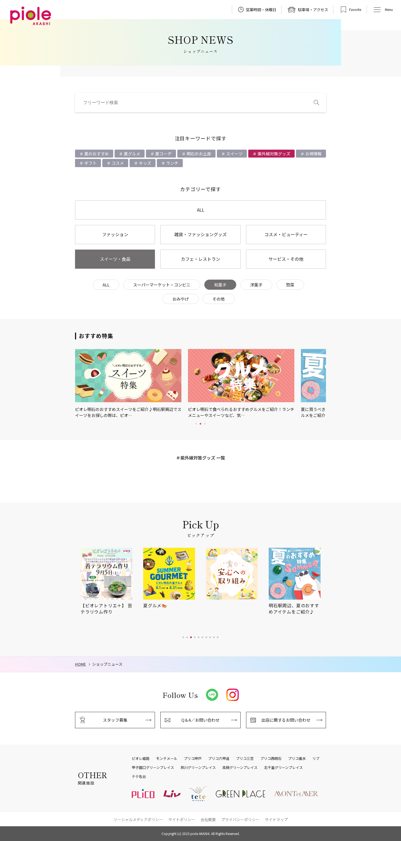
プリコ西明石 (271, 758)
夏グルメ (131, 153)
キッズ (144, 163)
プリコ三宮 (245, 758)
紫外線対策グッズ (273, 153)
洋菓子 (256, 285)
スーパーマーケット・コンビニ (161, 285)
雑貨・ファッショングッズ (200, 234)
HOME (80, 664)
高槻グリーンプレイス (240, 767)
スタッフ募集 (115, 720)
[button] (183, 637)
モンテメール (166, 758)
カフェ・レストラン (200, 259)
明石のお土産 (198, 153)
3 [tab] (205, 423)
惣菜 (290, 285)
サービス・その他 (285, 259)
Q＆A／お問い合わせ (200, 720)
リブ (315, 758)
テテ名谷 (139, 776)
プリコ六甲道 (218, 758)
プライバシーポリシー (240, 819)
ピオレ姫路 (140, 758)
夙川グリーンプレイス (198, 767)
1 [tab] (196, 423)
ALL (200, 209)
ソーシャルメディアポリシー (138, 819)
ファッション (115, 234)
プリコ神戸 (193, 758)
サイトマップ (276, 819)
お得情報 (313, 153)
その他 (219, 299)
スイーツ (234, 153)
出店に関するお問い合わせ (285, 720)
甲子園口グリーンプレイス (153, 767)
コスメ (117, 163)
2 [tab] (200, 423)
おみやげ (180, 299)
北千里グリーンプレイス (283, 767)
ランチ (171, 163)
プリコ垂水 (297, 758)
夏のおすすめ (96, 153)
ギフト (90, 163)
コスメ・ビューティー (286, 234)
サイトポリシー (181, 819)
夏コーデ (163, 153)
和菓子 (220, 285)
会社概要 (208, 819)
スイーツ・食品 (115, 259)
